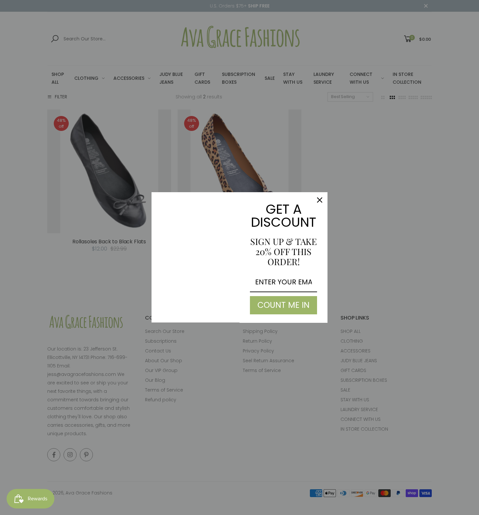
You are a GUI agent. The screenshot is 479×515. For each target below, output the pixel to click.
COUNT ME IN (283, 305)
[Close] (319, 200)
